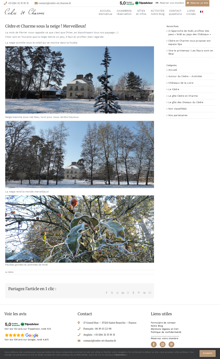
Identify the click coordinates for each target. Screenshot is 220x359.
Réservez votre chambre (164, 338)
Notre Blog (157, 325)
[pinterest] (171, 344)
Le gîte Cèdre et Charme (183, 95)
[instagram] (163, 344)
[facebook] (154, 344)
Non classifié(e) (177, 108)
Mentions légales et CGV (165, 329)
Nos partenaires (178, 115)
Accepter (207, 353)
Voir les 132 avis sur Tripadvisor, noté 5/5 (27, 328)
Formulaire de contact (163, 322)
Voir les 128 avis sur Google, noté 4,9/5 (26, 339)
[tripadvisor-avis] (22, 322)
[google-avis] (22, 333)
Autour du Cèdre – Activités (185, 76)
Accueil (172, 69)
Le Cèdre (9, 272)
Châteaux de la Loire (180, 82)
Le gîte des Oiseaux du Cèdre (185, 102)
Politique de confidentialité (166, 332)
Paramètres (120, 355)
